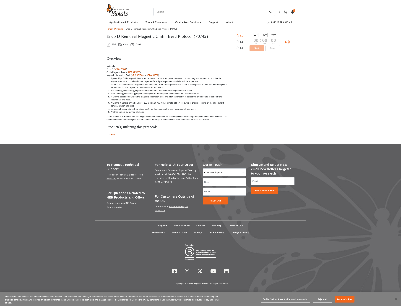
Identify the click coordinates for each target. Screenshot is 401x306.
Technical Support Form (130, 174)
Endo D (114, 134)
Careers (200, 225)
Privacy (198, 232)
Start (256, 48)
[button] (270, 11)
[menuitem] (125, 23)
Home (109, 29)
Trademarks (158, 232)
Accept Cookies (344, 299)
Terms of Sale (179, 232)
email (157, 174)
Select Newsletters (264, 190)
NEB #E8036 (134, 72)
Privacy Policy (202, 300)
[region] (200, 299)
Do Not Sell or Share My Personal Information (285, 299)
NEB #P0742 (120, 69)
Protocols (118, 29)
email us (111, 178)
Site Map (216, 225)
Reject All (322, 299)
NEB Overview (182, 225)
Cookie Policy (216, 232)
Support (162, 225)
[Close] (396, 298)
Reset (272, 48)
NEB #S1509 (152, 75)
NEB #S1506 (137, 75)
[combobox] (210, 12)
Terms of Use (235, 225)
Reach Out (215, 201)
